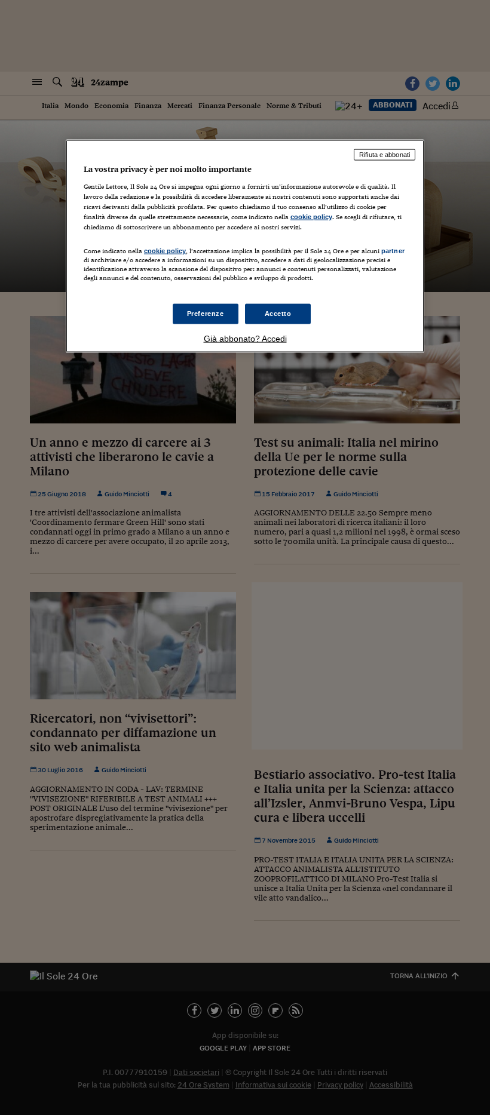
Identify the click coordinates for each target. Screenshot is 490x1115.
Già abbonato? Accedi (245, 338)
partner (393, 250)
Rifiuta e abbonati (384, 154)
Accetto (278, 313)
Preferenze (205, 313)
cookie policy (311, 216)
